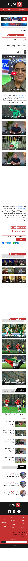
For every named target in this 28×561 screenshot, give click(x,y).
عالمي (13, 524)
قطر (13, 227)
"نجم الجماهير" (22, 98)
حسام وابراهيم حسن (19, 231)
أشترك (3, 542)
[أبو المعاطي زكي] (23, 493)
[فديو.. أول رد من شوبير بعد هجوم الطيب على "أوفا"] (14, 128)
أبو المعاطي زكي (19, 95)
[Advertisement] (14, 184)
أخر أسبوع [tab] (5, 391)
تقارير (22, 523)
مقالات (22, 466)
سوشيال (12, 520)
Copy (21, 239)
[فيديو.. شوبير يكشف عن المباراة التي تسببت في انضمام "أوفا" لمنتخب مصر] (14, 143)
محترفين (13, 517)
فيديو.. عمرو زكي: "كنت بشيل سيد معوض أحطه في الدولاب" (8, 280)
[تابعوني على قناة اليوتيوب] (14, 19)
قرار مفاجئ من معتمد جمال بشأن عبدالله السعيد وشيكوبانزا (9, 459)
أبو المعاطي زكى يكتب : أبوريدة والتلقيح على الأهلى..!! (11, 493)
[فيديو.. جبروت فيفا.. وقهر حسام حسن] (14, 362)
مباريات (22, 527)
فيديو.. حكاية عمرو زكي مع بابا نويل (8, 272)
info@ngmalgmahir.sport (18, 534)
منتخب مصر (22, 227)
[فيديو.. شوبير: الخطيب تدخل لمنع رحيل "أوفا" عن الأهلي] (14, 159)
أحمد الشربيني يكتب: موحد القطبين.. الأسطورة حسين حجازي (12, 475)
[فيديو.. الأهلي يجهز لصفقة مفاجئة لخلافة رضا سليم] (20, 424)
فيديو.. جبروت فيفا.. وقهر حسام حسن (16, 367)
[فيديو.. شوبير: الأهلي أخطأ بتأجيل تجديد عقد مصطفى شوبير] (14, 112)
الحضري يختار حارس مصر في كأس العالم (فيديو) (20, 263)
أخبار (23, 520)
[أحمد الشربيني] (23, 475)
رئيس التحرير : (22, 9)
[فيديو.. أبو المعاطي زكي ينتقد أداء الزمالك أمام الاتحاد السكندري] (14, 331)
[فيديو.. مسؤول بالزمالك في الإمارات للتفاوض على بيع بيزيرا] (14, 378)
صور (5, 526)
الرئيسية (23, 30)
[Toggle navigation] (26, 13)
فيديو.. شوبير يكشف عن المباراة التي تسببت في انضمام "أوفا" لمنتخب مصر (14, 148)
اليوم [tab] (12, 391)
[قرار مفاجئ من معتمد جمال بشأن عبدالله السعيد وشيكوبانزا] (20, 460)
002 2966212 (21, 536)
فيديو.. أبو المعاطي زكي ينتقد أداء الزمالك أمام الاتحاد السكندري (15, 336)
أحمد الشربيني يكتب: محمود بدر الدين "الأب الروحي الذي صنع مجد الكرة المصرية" (11, 484)
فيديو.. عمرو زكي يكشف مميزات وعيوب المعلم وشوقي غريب (21, 280)
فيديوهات (16, 35)
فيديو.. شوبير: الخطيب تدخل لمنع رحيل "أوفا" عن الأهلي (14, 164)
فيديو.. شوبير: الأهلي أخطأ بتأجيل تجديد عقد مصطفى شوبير (14, 117)
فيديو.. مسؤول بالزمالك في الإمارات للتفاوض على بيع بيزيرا (15, 383)
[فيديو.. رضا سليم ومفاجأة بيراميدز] (14, 346)
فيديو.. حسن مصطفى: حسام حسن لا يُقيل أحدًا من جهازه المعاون (8, 263)
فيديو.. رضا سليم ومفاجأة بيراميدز (17, 352)
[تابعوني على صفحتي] (14, 24)
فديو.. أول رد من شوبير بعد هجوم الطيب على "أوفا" (14, 132)
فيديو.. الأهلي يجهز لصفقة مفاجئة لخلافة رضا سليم (9, 423)
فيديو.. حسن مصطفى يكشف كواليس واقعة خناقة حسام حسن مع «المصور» (21, 272)
